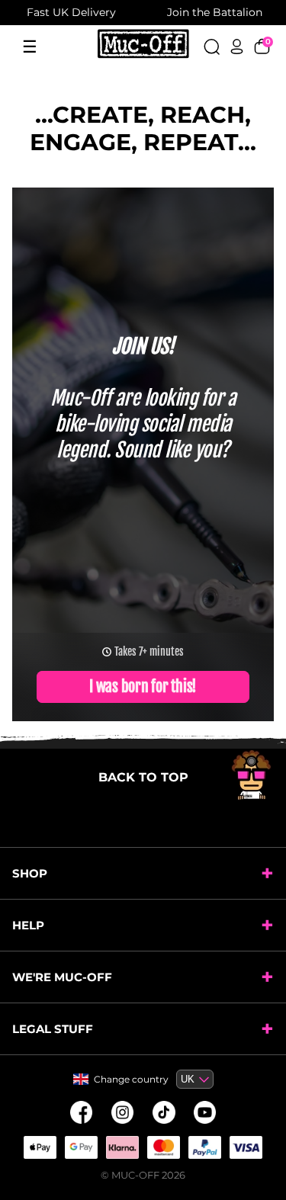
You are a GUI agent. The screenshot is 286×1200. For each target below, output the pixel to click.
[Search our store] (211, 46)
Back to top (143, 777)
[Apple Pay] (40, 1147)
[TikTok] (164, 1112)
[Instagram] (122, 1112)
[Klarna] (122, 1147)
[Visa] (246, 1147)
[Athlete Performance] (164, 1147)
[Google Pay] (81, 1147)
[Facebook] (81, 1112)
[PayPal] (205, 1147)
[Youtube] (205, 1112)
